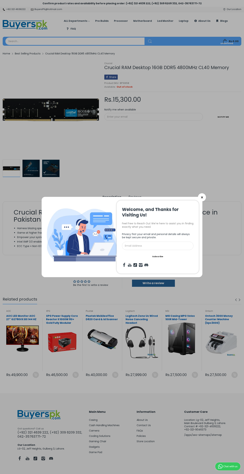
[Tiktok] (135, 265)
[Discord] (146, 265)
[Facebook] (124, 265)
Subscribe (157, 256)
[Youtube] (130, 265)
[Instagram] (141, 265)
